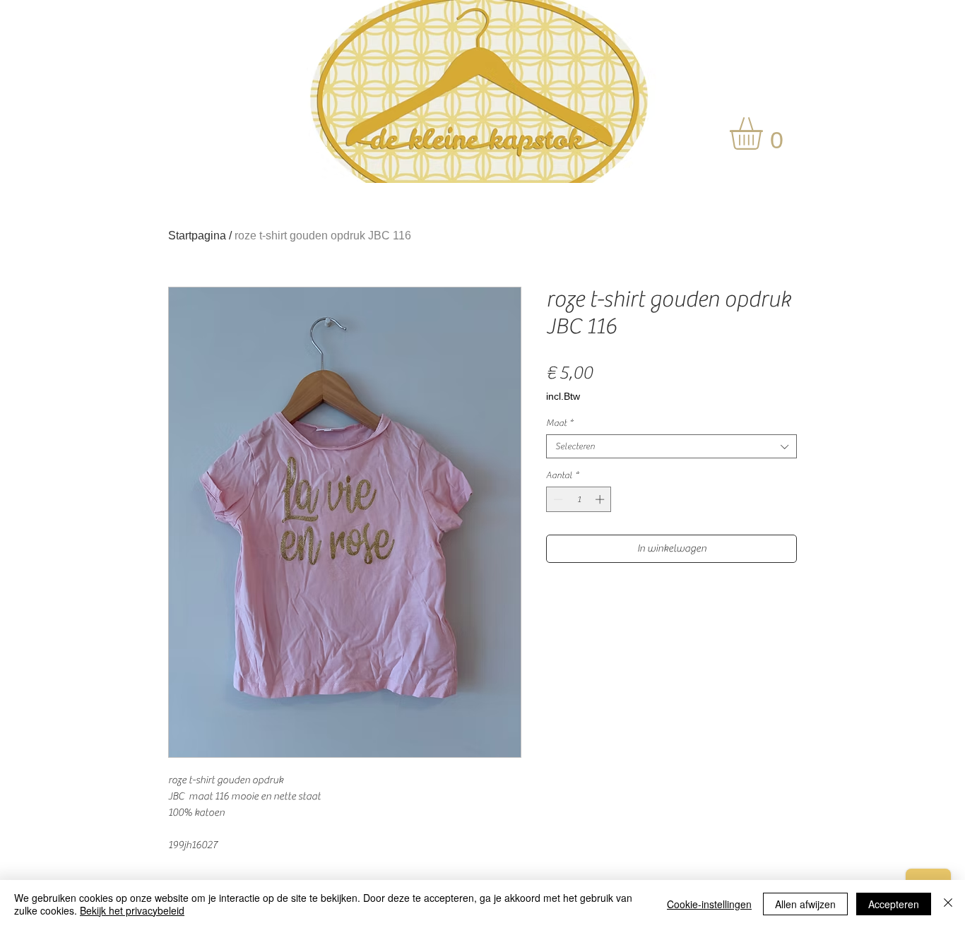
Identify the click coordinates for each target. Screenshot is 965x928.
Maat (559, 422)
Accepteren (893, 904)
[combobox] (671, 446)
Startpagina (197, 236)
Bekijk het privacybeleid (132, 910)
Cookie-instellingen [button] (709, 904)
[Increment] (601, 499)
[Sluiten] (948, 904)
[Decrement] (556, 499)
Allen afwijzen (805, 904)
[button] (765, 133)
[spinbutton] (579, 499)
